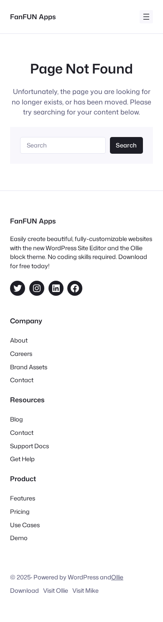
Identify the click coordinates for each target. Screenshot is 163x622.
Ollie (117, 577)
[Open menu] (146, 16)
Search (126, 145)
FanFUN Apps (33, 16)
